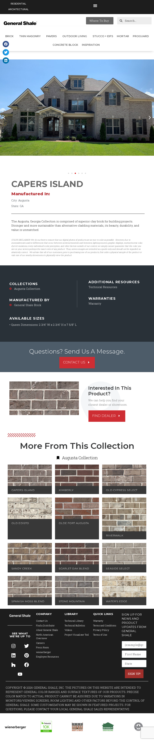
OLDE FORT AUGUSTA (74, 523)
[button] (95, 6)
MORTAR (123, 36)
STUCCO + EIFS (103, 36)
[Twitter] (26, 646)
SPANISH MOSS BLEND (27, 601)
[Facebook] (26, 665)
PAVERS (51, 36)
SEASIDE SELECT (117, 568)
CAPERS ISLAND (23, 490)
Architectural (18, 9)
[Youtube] (20, 674)
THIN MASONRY (30, 36)
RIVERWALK (114, 535)
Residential (18, 3)
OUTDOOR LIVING (74, 36)
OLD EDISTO (20, 523)
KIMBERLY (66, 490)
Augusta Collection (27, 289)
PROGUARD (141, 36)
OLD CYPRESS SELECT (121, 490)
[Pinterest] (26, 655)
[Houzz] (13, 665)
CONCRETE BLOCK (65, 45)
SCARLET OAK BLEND (74, 568)
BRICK (9, 36)
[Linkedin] (13, 655)
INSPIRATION (91, 45)
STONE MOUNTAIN (72, 601)
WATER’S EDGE (116, 601)
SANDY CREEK (21, 568)
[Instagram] (13, 646)
